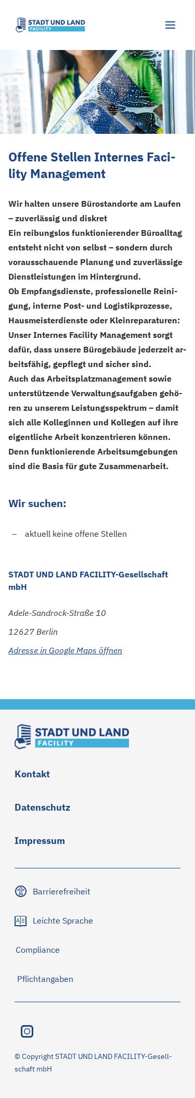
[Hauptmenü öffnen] (170, 24)
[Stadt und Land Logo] (50, 25)
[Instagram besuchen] (27, 1031)
